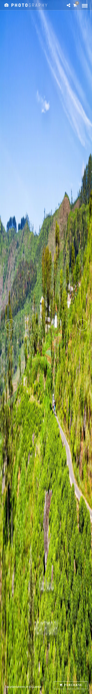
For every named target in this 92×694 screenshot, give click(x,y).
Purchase (73, 685)
